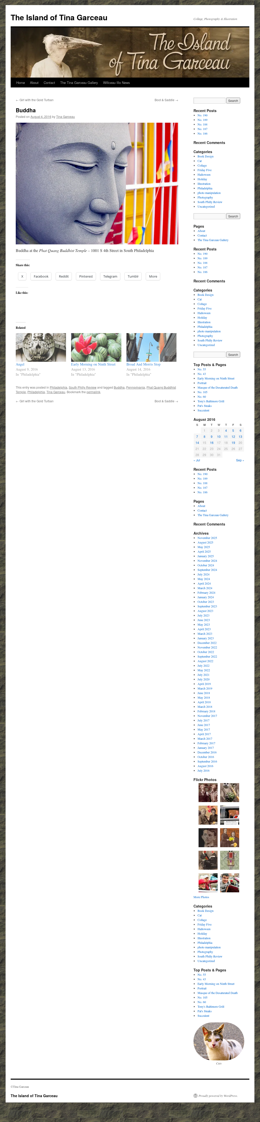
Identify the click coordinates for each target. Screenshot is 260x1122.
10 (219, 436)
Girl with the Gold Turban (35, 100)
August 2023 (205, 611)
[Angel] (41, 347)
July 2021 (203, 675)
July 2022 (203, 665)
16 (212, 442)
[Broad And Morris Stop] (151, 347)
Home (20, 82)
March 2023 (205, 633)
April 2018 (204, 702)
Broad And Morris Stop (143, 364)
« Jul (196, 460)
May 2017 (204, 729)
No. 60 (202, 396)
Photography (205, 197)
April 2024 (204, 583)
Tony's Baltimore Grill (211, 401)
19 (233, 442)
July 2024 (203, 574)
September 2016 (207, 761)
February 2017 (206, 743)
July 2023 (203, 615)
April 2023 (204, 629)
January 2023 (206, 638)
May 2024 (204, 579)
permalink (93, 392)
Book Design (206, 156)
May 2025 (204, 547)
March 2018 (205, 706)
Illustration (204, 184)
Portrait (202, 383)
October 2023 (206, 602)
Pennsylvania (135, 387)
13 (240, 436)
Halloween (204, 174)
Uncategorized (206, 206)
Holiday (202, 179)
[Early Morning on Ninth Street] (96, 347)
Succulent (203, 410)
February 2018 (206, 711)
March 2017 (205, 738)
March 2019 (205, 688)
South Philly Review (82, 387)
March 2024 (205, 588)
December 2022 (207, 643)
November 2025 (207, 538)
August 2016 (205, 766)
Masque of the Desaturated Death (218, 387)
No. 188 (202, 124)
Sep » (240, 460)
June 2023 (204, 620)
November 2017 (207, 716)
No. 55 (202, 369)
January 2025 (206, 556)
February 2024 (206, 592)
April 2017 (204, 734)
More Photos (201, 897)
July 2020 (203, 679)
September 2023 (207, 606)
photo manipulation (209, 193)
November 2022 (207, 647)
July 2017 (203, 720)
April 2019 (204, 684)
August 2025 (205, 542)
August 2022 (205, 661)
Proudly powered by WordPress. (218, 1096)
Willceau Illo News (116, 82)
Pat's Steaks (205, 406)
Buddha (119, 387)
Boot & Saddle (166, 100)
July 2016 (203, 770)
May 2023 (204, 624)
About (34, 82)
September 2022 (207, 656)
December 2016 (207, 752)
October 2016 (206, 757)
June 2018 (204, 693)
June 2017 (204, 725)
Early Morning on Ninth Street (93, 364)
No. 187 (202, 129)
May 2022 (204, 670)
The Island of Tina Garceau (59, 17)
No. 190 (202, 115)
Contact (49, 82)
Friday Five (205, 170)
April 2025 (204, 551)
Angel (20, 364)
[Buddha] (97, 183)
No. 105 (202, 392)
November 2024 (207, 560)
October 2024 (206, 565)
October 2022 (206, 652)
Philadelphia (58, 387)
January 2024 (206, 597)
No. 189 (202, 120)
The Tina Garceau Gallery (79, 82)
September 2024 (207, 570)
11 (226, 436)
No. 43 (202, 374)
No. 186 (202, 133)
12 (233, 436)
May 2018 (204, 697)
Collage (202, 165)
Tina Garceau (65, 116)
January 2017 (206, 748)
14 (197, 442)
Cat (200, 161)
